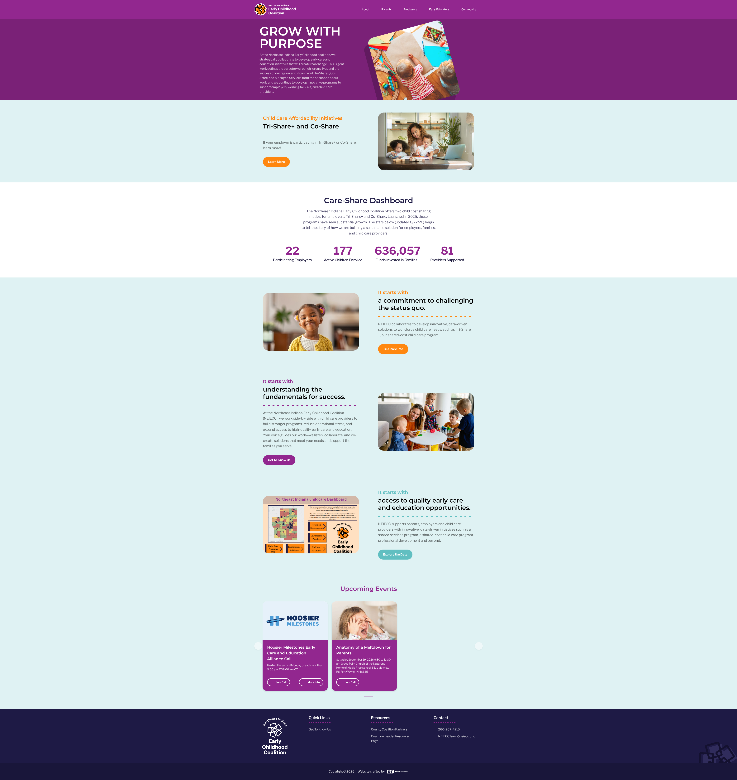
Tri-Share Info (393, 349)
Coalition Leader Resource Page (390, 738)
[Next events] (479, 646)
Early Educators (439, 9)
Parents (386, 9)
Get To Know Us (320, 729)
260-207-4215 (449, 729)
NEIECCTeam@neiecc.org (456, 736)
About (365, 9)
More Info (313, 682)
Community (468, 9)
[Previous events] (258, 646)
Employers (410, 9)
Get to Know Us (279, 460)
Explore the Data (395, 554)
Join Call (281, 682)
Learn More (276, 162)
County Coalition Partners (389, 729)
